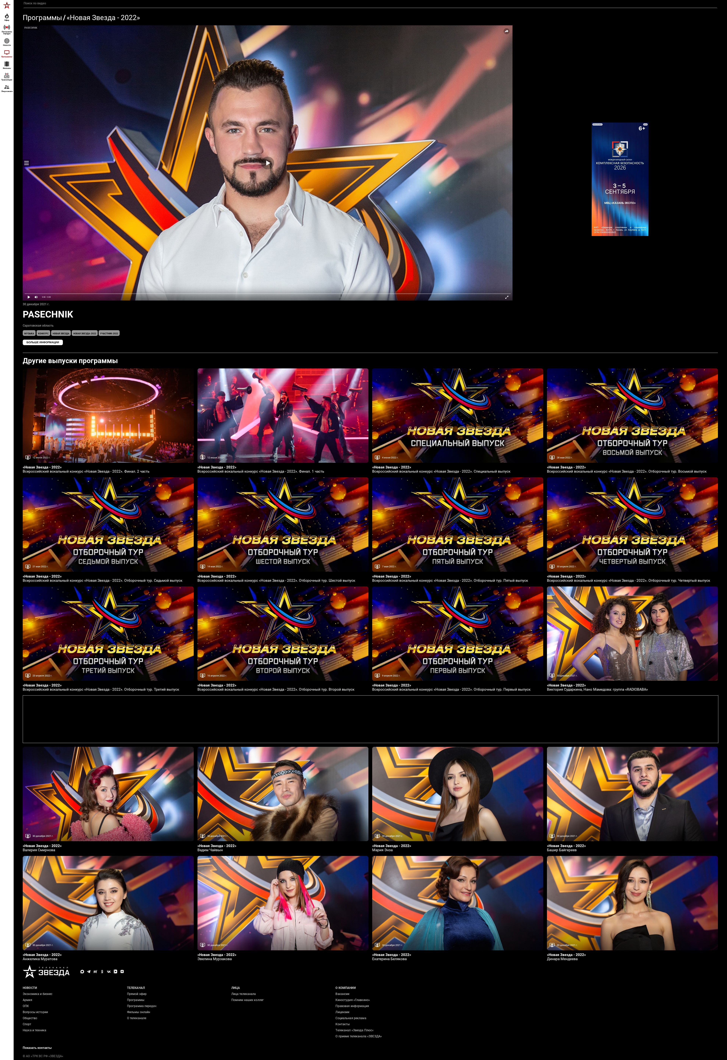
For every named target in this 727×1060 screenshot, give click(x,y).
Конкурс (43, 333)
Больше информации (43, 342)
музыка (29, 333)
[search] (370, 3)
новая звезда (61, 333)
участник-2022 (109, 333)
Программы (42, 17)
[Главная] (7, 5)
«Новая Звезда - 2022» (103, 17)
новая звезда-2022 (84, 333)
